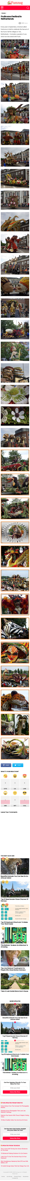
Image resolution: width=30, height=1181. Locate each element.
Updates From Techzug (11, 1146)
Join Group (9, 1176)
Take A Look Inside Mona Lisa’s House (14, 991)
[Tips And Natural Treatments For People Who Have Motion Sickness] (15, 958)
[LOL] (3, 882)
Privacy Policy (17, 1176)
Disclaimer (25, 1176)
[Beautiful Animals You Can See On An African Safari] (15, 866)
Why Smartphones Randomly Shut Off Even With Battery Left (14, 1162)
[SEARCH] (28, 8)
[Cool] (3, 905)
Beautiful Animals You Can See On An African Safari (14, 877)
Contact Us (15, 1178)
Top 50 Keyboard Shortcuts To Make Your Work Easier (14, 923)
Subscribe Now (15, 1092)
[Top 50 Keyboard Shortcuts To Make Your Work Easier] (15, 912)
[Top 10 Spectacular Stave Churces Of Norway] (15, 889)
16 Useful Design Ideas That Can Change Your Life (15, 1166)
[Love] (3, 859)
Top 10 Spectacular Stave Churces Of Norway (14, 900)
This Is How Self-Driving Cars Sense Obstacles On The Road (14, 1149)
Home (3, 1176)
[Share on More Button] (26, 765)
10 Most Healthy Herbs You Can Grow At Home (14, 1120)
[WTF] (6, 882)
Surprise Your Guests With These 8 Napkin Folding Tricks (15, 1116)
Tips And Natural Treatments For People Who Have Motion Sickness (13, 969)
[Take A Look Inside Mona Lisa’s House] (15, 981)
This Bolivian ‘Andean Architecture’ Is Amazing (14, 946)
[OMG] (6, 859)
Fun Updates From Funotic (12, 1103)
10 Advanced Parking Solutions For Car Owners (14, 1153)
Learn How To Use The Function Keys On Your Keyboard (13, 1157)
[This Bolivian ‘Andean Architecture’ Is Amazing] (15, 935)
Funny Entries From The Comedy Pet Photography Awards (15, 1106)
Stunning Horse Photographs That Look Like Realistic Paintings (13, 1111)
